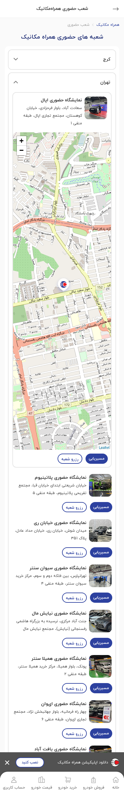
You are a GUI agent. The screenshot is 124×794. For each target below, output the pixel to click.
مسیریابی (97, 458)
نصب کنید (30, 762)
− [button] (21, 150)
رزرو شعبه (70, 459)
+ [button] (21, 141)
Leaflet (104, 447)
